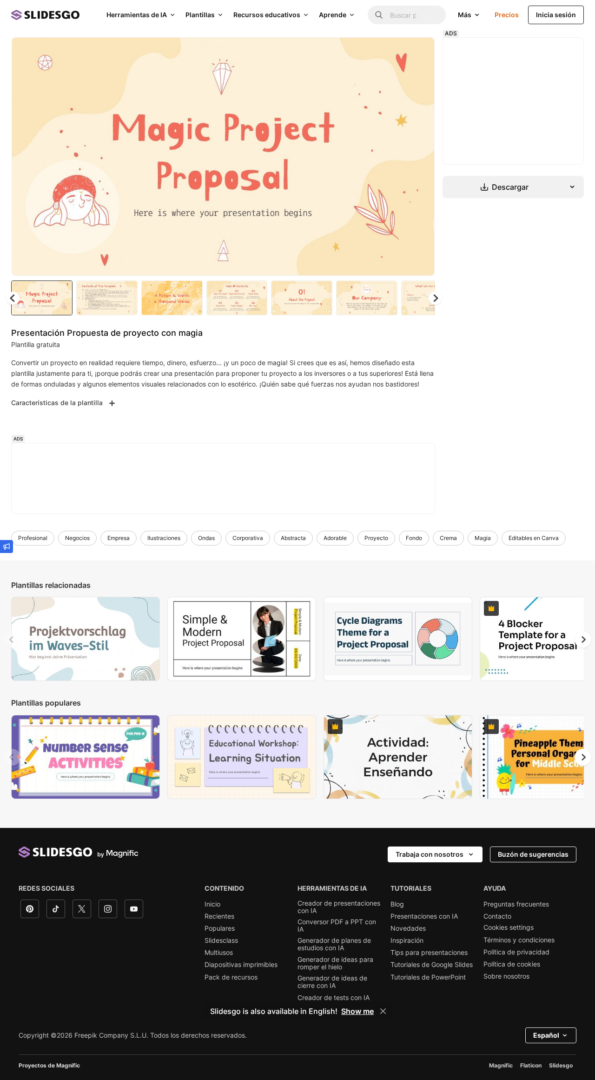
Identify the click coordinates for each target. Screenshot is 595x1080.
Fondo (414, 537)
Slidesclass (221, 940)
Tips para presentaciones (429, 952)
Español (546, 1035)
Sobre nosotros (506, 976)
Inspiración (406, 940)
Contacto (497, 916)
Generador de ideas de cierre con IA (332, 981)
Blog (397, 904)
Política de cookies (511, 964)
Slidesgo (561, 1065)
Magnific (501, 1065)
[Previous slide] (12, 639)
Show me (357, 1011)
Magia (483, 537)
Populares (220, 928)
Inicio (212, 904)
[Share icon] (419, 52)
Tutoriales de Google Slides (431, 964)
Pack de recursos (231, 977)
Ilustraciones (163, 537)
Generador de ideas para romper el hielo (335, 963)
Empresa (118, 537)
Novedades (408, 928)
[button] (435, 298)
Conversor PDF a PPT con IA (337, 925)
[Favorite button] (394, 52)
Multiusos (219, 952)
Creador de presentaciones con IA (339, 907)
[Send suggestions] (6, 546)
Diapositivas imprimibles (241, 964)
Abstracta (293, 537)
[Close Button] (383, 1011)
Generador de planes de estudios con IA (334, 944)
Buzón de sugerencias (533, 854)
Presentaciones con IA (424, 916)
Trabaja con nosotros (429, 854)
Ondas (206, 537)
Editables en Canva (534, 537)
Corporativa (247, 537)
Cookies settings (508, 927)
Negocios (77, 537)
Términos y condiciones (519, 940)
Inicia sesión (556, 15)
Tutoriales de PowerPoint (428, 977)
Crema (448, 537)
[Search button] (379, 15)
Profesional (32, 537)
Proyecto (376, 537)
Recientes (219, 916)
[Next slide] (420, 156)
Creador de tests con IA (334, 997)
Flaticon (531, 1065)
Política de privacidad (516, 952)
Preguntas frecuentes (516, 904)
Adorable (335, 537)
